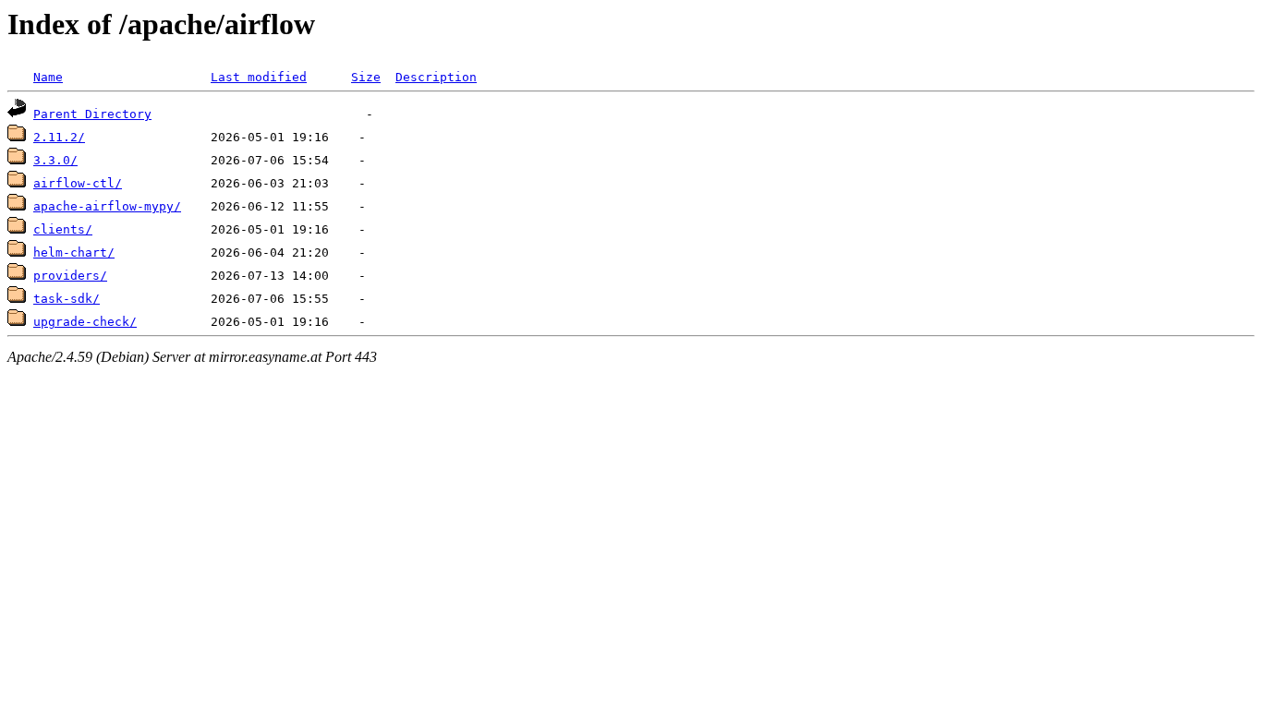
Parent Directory (92, 114)
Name (48, 77)
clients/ (62, 229)
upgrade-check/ (85, 322)
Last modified (259, 77)
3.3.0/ (55, 160)
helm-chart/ (74, 252)
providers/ (70, 275)
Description (436, 77)
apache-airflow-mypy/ (107, 206)
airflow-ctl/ (77, 183)
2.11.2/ (59, 137)
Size (366, 77)
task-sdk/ (66, 299)
